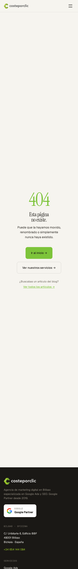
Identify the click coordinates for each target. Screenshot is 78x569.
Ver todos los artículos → (39, 286)
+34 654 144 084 (14, 549)
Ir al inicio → (39, 253)
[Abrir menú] (70, 6)
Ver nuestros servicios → (38, 267)
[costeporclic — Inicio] (16, 6)
